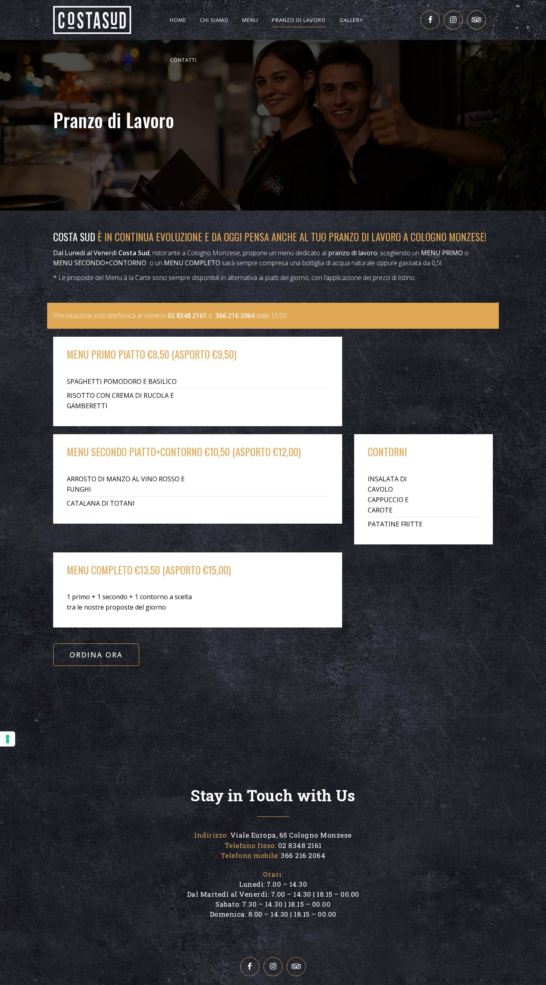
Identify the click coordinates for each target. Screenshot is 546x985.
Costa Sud (74, 236)
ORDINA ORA (96, 654)
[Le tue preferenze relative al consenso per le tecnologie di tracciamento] (7, 739)
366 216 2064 (235, 315)
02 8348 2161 (187, 315)
